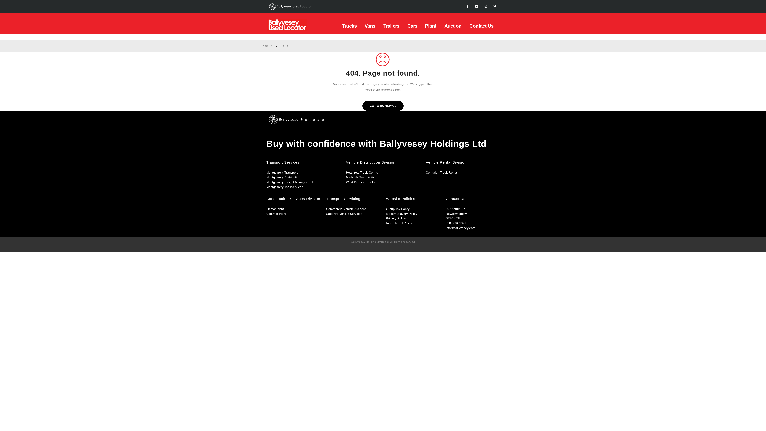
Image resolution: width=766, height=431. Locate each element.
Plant (430, 26)
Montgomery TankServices (284, 187)
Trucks (349, 26)
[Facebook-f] (467, 6)
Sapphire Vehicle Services (344, 213)
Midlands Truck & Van (361, 177)
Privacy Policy (396, 218)
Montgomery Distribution (283, 177)
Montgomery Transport (282, 172)
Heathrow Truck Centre (362, 172)
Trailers (391, 26)
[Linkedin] (476, 6)
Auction (453, 26)
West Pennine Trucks (361, 182)
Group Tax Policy (398, 209)
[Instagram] (485, 6)
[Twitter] (494, 6)
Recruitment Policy (399, 223)
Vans (370, 26)
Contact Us (481, 26)
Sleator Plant (275, 209)
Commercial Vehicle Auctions (346, 209)
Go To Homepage (383, 106)
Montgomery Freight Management (289, 182)
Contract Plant (276, 213)
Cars (412, 26)
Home (264, 46)
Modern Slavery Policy (402, 213)
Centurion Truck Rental (442, 172)
